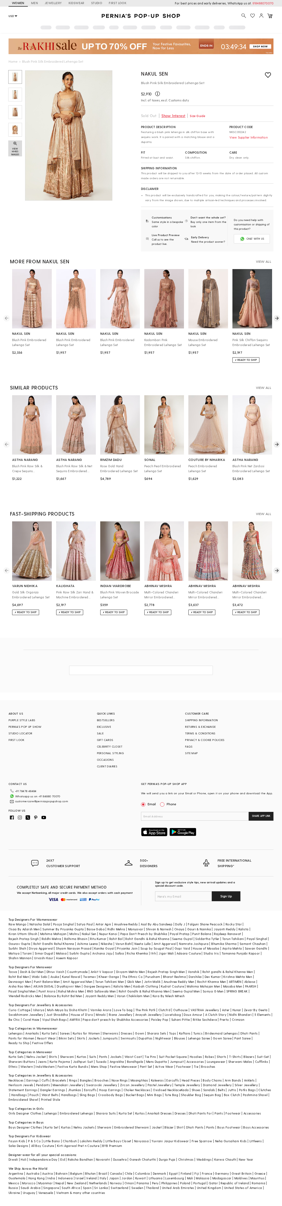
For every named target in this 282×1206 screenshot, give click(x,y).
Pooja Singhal (63, 924)
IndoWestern (45, 1066)
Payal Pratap (179, 934)
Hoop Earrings (110, 1090)
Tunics (197, 1033)
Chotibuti (70, 1141)
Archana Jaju (102, 953)
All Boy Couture (42, 1145)
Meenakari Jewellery (68, 1085)
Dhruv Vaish (55, 971)
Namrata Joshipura (193, 943)
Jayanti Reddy (224, 929)
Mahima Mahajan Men (203, 986)
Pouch (34, 1095)
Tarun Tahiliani (233, 939)
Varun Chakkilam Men (133, 996)
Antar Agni (103, 924)
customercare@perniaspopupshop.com (41, 801)
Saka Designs (18, 1145)
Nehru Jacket (36, 1056)
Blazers (248, 1056)
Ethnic (13, 1066)
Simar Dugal (44, 953)
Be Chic (14, 1019)
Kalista (243, 929)
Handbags (19, 1095)
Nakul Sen (154, 73)
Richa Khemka (137, 953)
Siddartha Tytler (207, 939)
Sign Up (226, 896)
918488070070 (263, 3)
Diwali (13, 1159)
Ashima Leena (87, 943)
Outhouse (180, 1010)
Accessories (195, 1061)
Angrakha (117, 1061)
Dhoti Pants (248, 1033)
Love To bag (123, 1010)
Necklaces (16, 1080)
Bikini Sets (66, 1038)
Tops (172, 1033)
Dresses (126, 1033)
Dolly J (180, 924)
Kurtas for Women (86, 1033)
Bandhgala (135, 1061)
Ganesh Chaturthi (142, 1159)
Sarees (65, 1033)
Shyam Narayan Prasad (73, 948)
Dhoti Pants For (200, 1113)
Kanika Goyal (104, 948)
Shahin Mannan (20, 958)
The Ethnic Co (132, 976)
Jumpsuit (177, 1061)
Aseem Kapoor (67, 958)
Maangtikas (139, 1080)
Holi (23, 1159)
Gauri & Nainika (199, 929)
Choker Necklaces (137, 1090)
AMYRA (74, 1019)
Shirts (53, 1056)
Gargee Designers (97, 986)
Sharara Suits (106, 1113)
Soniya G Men (213, 991)
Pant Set (146, 1066)
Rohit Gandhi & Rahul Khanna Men (144, 991)
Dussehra (120, 1159)
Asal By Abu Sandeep (157, 924)
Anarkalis (32, 1033)
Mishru (74, 934)
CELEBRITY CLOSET (109, 746)
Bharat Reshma (174, 976)
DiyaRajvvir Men (69, 986)
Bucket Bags (135, 1095)
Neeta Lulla (142, 943)
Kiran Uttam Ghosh (23, 934)
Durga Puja (167, 1159)
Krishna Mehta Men (237, 976)
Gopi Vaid (182, 948)
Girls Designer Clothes (25, 1113)
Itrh (153, 953)
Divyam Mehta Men (130, 971)
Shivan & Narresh (158, 929)
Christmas (186, 1159)
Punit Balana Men (47, 981)
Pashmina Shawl (255, 1095)
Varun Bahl (123, 943)
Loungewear (216, 1061)
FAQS (188, 746)
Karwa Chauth (225, 1159)
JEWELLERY (53, 3)
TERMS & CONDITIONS (200, 733)
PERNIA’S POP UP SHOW (25, 726)
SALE (100, 733)
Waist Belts (50, 1095)
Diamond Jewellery (217, 1085)
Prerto (224, 1019)
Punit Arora (47, 991)
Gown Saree (222, 1038)
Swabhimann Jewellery (26, 1014)
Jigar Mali (166, 953)
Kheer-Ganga (109, 976)
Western (26, 1066)
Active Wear (164, 1066)
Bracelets (59, 1080)
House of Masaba (206, 948)
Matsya (14, 953)
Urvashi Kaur (43, 958)
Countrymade (77, 971)
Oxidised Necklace (167, 1090)
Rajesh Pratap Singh (24, 939)
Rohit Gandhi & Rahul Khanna (147, 939)
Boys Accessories (256, 1127)
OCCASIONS (105, 759)
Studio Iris (211, 953)
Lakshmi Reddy (91, 1141)
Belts (221, 1090)
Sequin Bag (212, 1095)
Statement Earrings (23, 1090)
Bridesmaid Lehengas (221, 1033)
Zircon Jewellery (132, 1085)
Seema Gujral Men (186, 991)
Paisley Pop (159, 1019)
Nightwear (163, 1038)
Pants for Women (21, 1038)
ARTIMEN (235, 981)
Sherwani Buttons (22, 1061)
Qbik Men (134, 981)
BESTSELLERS (106, 720)
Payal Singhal (257, 939)
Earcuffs (172, 1080)
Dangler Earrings (52, 1090)
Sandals (209, 1090)
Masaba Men (232, 986)
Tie (196, 1066)
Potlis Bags (247, 1090)
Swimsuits (128, 1038)
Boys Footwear (228, 1127)
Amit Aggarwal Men (78, 981)
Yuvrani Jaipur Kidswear (170, 1141)
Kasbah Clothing (145, 986)
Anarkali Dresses (159, 1113)
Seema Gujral (182, 939)
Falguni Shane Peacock (205, 924)
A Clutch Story (216, 1014)
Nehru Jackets (84, 1127)
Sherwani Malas (240, 1061)
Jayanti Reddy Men (99, 996)
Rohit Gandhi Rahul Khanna (53, 943)
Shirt (180, 1127)
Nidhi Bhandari (240, 1014)
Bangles (86, 1080)
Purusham (152, 976)
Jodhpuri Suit (83, 1061)
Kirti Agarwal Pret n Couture (78, 1145)
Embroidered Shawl (23, 1099)
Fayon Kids (17, 1141)
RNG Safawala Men (101, 991)
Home (13, 61)
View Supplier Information (248, 137)
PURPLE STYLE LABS (22, 720)
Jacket (157, 1127)
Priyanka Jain (127, 948)
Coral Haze (31, 1019)
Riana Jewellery (120, 1014)
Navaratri (103, 1159)
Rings (73, 1080)
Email (152, 804)
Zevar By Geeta (256, 1010)
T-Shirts (235, 1056)
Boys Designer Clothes (25, 1127)
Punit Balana (201, 934)
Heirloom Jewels (21, 1085)
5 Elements (262, 1014)
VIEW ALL (263, 261)
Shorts (221, 1056)
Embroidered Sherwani (131, 1127)
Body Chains (212, 1080)
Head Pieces (191, 1080)
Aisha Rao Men (20, 986)
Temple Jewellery (187, 1085)
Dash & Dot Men (32, 971)
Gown (139, 1033)
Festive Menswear (123, 1066)
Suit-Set (263, 1056)
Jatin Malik (152, 981)
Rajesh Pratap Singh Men (166, 971)
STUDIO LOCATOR (20, 733)
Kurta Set (125, 1113)
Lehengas (16, 1033)
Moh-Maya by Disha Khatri (67, 1010)
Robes (209, 1056)
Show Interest (173, 116)
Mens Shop (99, 1066)
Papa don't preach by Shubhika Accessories (115, 1019)
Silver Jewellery (246, 1085)
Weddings (204, 1159)
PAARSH (250, 986)
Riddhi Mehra (51, 939)
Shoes (196, 1090)
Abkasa (249, 981)
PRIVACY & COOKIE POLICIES (204, 740)
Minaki (101, 1014)
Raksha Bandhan (80, 1159)
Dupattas (145, 1038)
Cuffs (46, 1080)
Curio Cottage (19, 1010)
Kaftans (185, 1033)
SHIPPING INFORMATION (201, 720)
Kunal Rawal (71, 976)
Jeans (42, 1061)
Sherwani (67, 1056)
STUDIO (96, 3)
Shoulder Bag (191, 1095)
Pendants (43, 1085)
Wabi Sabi (40, 976)
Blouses (179, 1038)
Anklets (249, 1080)
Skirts (81, 1038)
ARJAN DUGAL (43, 986)
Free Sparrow (202, 1141)
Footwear (183, 1066)
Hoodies (196, 1056)
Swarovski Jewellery (101, 1085)
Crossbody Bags (110, 1095)
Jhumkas (74, 1090)
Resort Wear (46, 1038)
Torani (27, 953)
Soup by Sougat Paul (156, 948)
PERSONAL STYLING (110, 753)
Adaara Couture (189, 953)
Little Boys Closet (118, 1141)
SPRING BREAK (237, 991)
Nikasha (107, 943)
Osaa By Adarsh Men (24, 929)
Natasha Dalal (39, 924)
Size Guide (197, 116)
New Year (246, 1159)
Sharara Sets (156, 1033)
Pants (103, 1056)
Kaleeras (157, 1080)
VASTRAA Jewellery (205, 1010)
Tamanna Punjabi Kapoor (241, 953)
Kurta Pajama (60, 1061)
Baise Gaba (96, 929)
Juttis (232, 1090)
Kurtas (81, 1056)
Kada (185, 1090)
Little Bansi (52, 1141)
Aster (226, 1010)
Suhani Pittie (180, 1019)
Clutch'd (164, 1010)
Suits (92, 1056)
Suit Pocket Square (173, 1056)
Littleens (256, 1141)
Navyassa (141, 1141)
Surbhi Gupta (79, 953)
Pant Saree (242, 1038)
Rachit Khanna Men (211, 981)
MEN (34, 3)
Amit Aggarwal (165, 943)
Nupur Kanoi (108, 934)
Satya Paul (85, 924)
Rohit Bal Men (19, 976)
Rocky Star (234, 924)
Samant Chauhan (253, 943)
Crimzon (238, 1019)
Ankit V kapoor (102, 971)
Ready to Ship (19, 1043)
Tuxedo (101, 1061)
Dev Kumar (213, 976)
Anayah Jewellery (148, 1014)
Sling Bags (87, 1095)
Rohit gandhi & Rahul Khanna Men (227, 971)
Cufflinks (261, 1061)
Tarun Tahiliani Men (109, 981)
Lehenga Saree (199, 1038)
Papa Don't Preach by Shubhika (143, 934)
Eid (62, 1159)
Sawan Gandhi (256, 948)
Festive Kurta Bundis (73, 1066)
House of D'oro (82, 1014)
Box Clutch (232, 1095)
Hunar (236, 1010)
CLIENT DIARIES (107, 766)
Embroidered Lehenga (76, 1113)
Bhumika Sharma (224, 943)
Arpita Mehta (232, 948)
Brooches (208, 1066)
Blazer (168, 1127)
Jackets (94, 1038)
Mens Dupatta (156, 1061)
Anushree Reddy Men (179, 981)
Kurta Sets (49, 1033)
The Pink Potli (145, 1010)
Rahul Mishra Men (71, 991)
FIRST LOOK (117, 3)
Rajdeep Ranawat (227, 934)
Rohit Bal (116, 939)
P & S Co (34, 1141)
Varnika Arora (100, 1010)
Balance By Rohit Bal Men (63, 996)
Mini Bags (154, 1095)
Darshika (195, 976)
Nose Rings (120, 1080)
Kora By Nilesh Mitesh (169, 996)
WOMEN (18, 3)
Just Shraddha (57, 1014)
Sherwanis (110, 1033)
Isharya (38, 1010)
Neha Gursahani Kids (231, 1141)
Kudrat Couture (172, 986)
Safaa (119, 953)
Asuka (54, 976)
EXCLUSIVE (104, 726)
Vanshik (194, 971)
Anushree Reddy (126, 924)
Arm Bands (233, 1080)
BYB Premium (112, 1145)
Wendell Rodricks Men (25, 996)
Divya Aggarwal (41, 948)
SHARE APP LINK (261, 815)
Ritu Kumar (98, 939)
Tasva (13, 971)
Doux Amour (193, 1014)
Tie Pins (150, 1056)
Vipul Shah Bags (54, 1019)
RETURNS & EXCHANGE (200, 726)
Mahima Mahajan (53, 934)
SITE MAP (191, 753)
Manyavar (135, 929)
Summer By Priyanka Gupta (63, 929)
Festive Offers (42, 1043)
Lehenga (50, 1113)
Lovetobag (173, 1014)
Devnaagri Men (20, 981)
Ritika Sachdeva (205, 1019)
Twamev (89, 976)
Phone (171, 804)
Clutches (264, 1090)
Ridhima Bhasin (76, 939)
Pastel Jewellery (160, 1085)
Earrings (32, 1080)
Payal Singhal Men (22, 991)
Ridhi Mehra (116, 929)
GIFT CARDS (105, 740)
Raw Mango (18, 924)
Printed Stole (50, 1099)
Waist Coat (133, 1056)
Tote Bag (171, 1095)
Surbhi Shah (17, 948)
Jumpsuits (110, 1038)
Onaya (179, 929)
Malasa (61, 953)
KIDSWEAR (77, 3)
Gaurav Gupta (20, 943)
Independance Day (43, 1159)
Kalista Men (122, 986)
